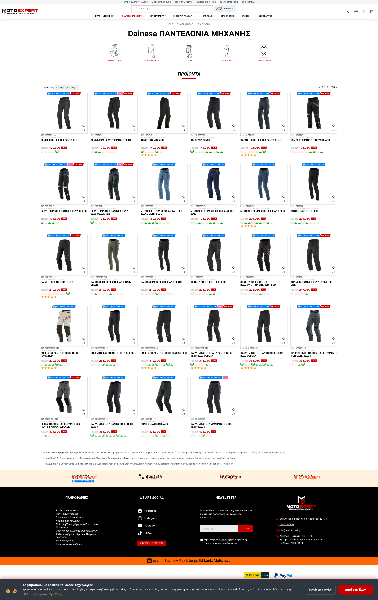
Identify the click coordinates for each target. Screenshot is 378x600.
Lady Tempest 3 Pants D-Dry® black (64, 210)
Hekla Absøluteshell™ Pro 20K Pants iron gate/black (60, 424)
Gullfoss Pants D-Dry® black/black (164, 352)
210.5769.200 (287, 524)
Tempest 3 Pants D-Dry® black (310, 139)
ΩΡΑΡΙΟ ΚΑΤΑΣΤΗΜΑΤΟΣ (135, 2)
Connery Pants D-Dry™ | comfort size (311, 282)
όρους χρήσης (226, 540)
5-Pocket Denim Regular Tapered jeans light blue (161, 211)
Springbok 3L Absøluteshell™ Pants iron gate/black (313, 353)
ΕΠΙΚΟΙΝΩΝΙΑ (248, 2)
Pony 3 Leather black (154, 423)
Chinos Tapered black (304, 210)
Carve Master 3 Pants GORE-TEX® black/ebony (261, 353)
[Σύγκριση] (84, 130)
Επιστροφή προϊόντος (151, 543)
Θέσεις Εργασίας (65, 540)
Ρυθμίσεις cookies (320, 589)
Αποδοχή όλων (355, 589)
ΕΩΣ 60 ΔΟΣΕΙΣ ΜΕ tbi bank (305, 479)
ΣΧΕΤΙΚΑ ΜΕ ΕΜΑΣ (184, 2)
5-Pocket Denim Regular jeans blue (262, 210)
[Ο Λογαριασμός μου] (356, 11)
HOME (170, 24)
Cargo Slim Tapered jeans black (161, 281)
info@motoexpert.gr (290, 530)
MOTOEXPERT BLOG (161, 2)
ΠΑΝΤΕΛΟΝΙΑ (204, 24)
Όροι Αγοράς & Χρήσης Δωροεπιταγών (76, 530)
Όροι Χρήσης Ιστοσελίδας (69, 517)
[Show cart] (372, 11)
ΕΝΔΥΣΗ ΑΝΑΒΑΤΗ (185, 24)
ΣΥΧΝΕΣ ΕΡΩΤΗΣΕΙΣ (206, 2)
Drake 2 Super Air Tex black (208, 281)
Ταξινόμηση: (47, 87)
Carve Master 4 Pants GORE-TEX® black (112, 424)
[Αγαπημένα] (363, 11)
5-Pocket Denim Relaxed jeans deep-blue (213, 211)
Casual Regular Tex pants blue (260, 139)
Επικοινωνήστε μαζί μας (69, 544)
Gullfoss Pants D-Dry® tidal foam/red (59, 353)
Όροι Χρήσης (56, 594)
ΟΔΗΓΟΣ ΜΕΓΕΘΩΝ (229, 2)
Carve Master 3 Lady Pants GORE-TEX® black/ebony (211, 353)
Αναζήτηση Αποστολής (68, 510)
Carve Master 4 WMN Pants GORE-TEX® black (211, 424)
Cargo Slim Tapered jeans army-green (111, 282)
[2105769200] (349, 11)
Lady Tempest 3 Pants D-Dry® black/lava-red (109, 211)
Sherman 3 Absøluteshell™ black (112, 352)
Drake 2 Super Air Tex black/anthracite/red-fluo (258, 282)
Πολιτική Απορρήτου (67, 513)
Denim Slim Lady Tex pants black (111, 139)
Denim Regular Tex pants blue (60, 139)
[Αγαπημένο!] (84, 125)
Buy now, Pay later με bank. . (197, 561)
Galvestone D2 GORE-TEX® (57, 281)
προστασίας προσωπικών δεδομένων (220, 543)
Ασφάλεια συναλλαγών (68, 520)
